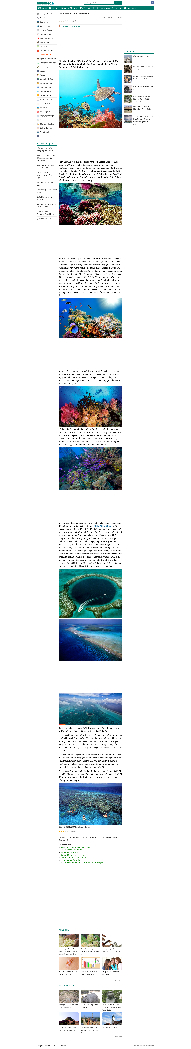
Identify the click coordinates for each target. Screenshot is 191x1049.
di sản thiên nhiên (73, 837)
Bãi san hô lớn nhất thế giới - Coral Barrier (76, 847)
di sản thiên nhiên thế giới (90, 837)
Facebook (62, 1046)
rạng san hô (63, 840)
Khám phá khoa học (70, 8)
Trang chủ (43, 8)
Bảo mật (48, 1046)
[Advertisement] (90, 44)
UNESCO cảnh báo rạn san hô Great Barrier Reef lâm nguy (82, 863)
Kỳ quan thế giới (75, 26)
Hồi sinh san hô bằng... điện (70, 852)
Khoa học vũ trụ (104, 8)
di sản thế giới (106, 837)
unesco (115, 837)
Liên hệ (54, 1046)
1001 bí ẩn (118, 8)
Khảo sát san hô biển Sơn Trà (71, 850)
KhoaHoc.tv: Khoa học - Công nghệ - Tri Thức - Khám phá (48, 3)
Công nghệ (55, 8)
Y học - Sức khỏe (132, 8)
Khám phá (65, 26)
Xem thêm (118, 981)
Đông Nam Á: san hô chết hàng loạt (73, 857)
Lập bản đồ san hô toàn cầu (70, 860)
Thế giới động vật (88, 8)
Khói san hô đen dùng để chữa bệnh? (74, 855)
